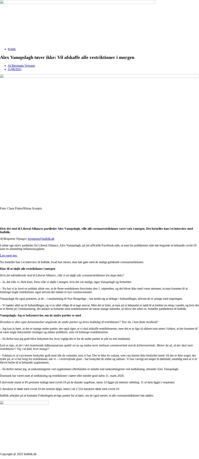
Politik (12, 49)
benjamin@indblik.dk (41, 238)
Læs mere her (8, 255)
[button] (99, 215)
